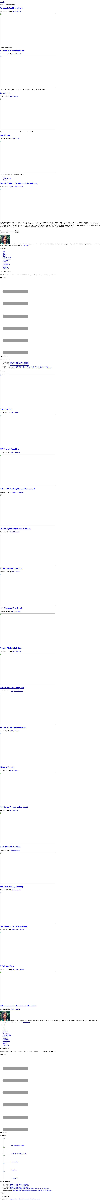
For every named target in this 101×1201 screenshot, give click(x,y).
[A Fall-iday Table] (27, 962)
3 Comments (18, 53)
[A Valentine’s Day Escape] (27, 843)
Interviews (5, 260)
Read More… (26, 245)
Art (4, 251)
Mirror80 (2, 2)
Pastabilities (5, 135)
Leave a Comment (18, 186)
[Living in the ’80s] (27, 763)
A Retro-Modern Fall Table (11, 648)
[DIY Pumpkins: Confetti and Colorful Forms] (27, 1002)
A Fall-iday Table (7, 966)
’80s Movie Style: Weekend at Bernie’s (19, 362)
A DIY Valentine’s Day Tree (11, 568)
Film (4, 256)
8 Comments (16, 138)
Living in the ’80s (7, 767)
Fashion (5, 254)
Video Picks (6, 268)
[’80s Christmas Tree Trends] (27, 604)
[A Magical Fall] (27, 406)
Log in (38, 1199)
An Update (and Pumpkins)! (11, 8)
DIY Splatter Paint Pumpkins (12, 688)
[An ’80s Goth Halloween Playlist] (27, 724)
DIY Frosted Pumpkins (9, 449)
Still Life (5, 266)
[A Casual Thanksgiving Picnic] (27, 87)
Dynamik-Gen (13, 1199)
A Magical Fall (6, 409)
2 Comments (18, 11)
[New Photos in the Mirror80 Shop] (27, 923)
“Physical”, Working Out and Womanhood (17, 489)
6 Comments (17, 571)
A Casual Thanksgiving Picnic (12, 50)
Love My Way (5, 93)
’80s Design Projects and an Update (14, 807)
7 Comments (16, 770)
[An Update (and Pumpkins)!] (27, 44)
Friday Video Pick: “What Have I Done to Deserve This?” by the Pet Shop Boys (29, 366)
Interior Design (7, 258)
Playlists (5, 261)
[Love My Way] (27, 129)
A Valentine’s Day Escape (10, 847)
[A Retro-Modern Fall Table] (27, 644)
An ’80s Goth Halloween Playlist (13, 727)
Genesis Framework (24, 1199)
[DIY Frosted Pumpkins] (27, 445)
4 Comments (15, 96)
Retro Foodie (6, 264)
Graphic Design (7, 257)
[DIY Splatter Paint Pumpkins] (27, 684)
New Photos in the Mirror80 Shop (13, 926)
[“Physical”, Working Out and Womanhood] (27, 485)
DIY (4, 253)
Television (5, 267)
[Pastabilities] (27, 171)
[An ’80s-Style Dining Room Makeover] (27, 525)
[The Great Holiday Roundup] (27, 883)
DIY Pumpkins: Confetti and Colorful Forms (18, 1006)
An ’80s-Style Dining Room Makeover (15, 529)
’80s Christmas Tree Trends (11, 608)
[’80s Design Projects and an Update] (27, 803)
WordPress (33, 1199)
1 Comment (16, 412)
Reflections (6, 263)
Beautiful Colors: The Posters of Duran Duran (18, 183)
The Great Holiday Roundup (11, 886)
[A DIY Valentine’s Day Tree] (27, 565)
